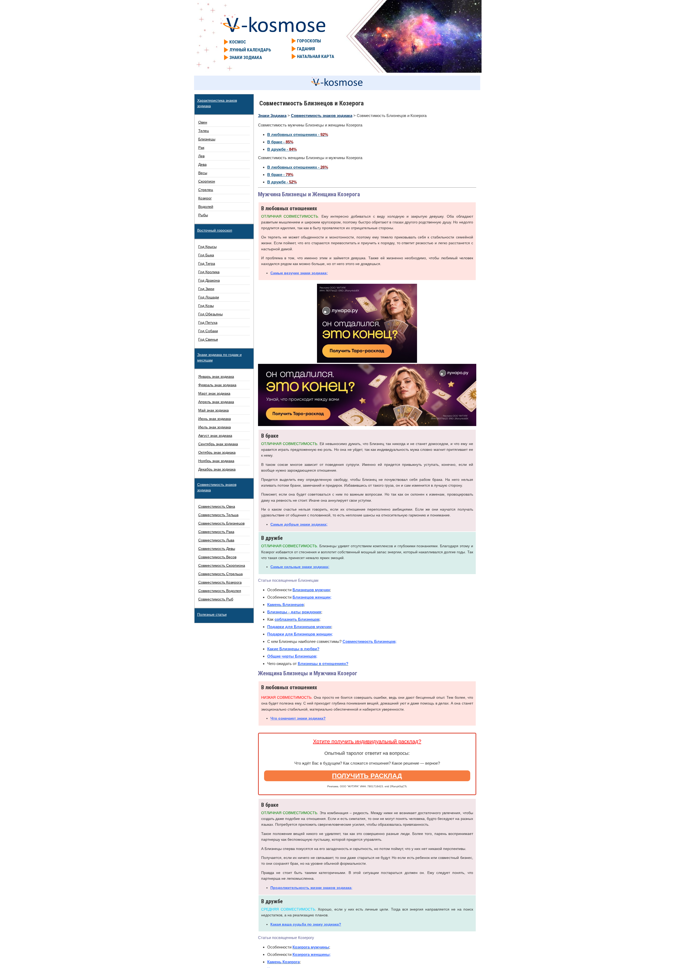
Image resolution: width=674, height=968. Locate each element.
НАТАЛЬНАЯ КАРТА (315, 56)
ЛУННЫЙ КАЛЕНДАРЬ (250, 49)
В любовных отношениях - (297, 134)
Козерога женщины (311, 954)
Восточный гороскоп (214, 230)
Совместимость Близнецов (369, 641)
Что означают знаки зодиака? (298, 718)
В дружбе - (282, 149)
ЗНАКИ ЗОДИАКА (245, 57)
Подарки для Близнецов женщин (299, 634)
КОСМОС (237, 42)
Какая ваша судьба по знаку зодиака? (305, 924)
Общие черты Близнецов (291, 656)
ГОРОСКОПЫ (309, 40)
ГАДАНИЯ (306, 48)
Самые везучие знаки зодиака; (299, 273)
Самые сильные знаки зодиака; (299, 567)
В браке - (280, 142)
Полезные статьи (212, 614)
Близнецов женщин (311, 597)
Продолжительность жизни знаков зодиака (310, 888)
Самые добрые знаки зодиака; (299, 524)
